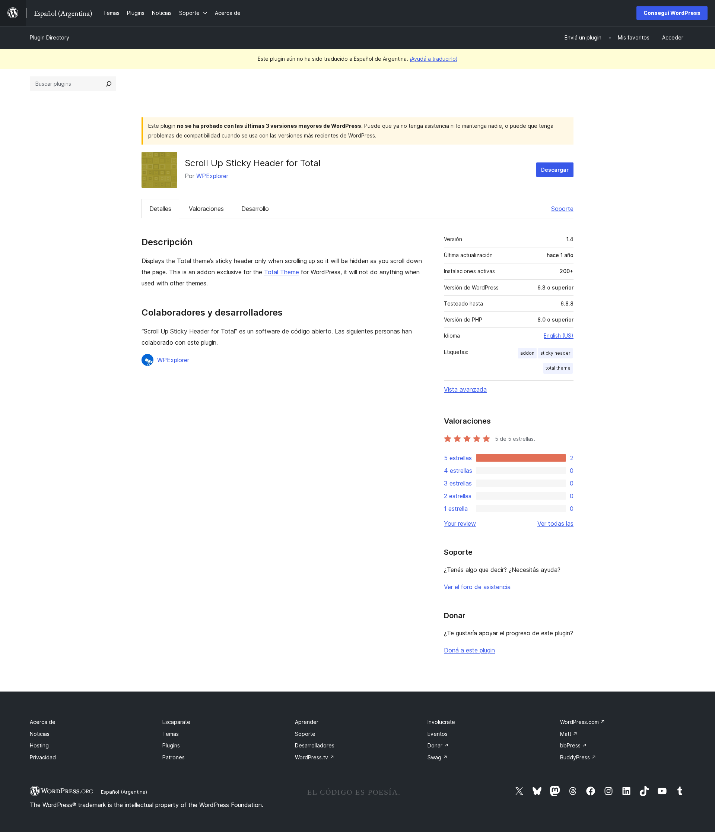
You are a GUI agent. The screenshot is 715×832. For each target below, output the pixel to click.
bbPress (573, 745)
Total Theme (281, 272)
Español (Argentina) (124, 792)
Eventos (438, 734)
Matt (569, 734)
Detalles (160, 208)
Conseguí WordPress (672, 13)
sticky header (555, 353)
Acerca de (42, 722)
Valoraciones (206, 208)
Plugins (171, 745)
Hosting (39, 745)
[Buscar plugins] (108, 83)
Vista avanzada (465, 389)
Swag (438, 757)
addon (527, 353)
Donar (438, 745)
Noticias (40, 734)
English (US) (558, 335)
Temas (170, 734)
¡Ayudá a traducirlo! (433, 59)
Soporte (562, 208)
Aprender (306, 722)
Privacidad (43, 757)
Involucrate (441, 722)
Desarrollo (255, 208)
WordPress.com (582, 722)
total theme (558, 368)
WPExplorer (212, 176)
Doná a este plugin (469, 650)
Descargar (555, 170)
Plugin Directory (49, 37)
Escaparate (176, 722)
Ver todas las (555, 523)
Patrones (173, 757)
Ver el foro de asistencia (477, 587)
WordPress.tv (314, 757)
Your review (460, 523)
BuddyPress (578, 757)
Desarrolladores (314, 745)
